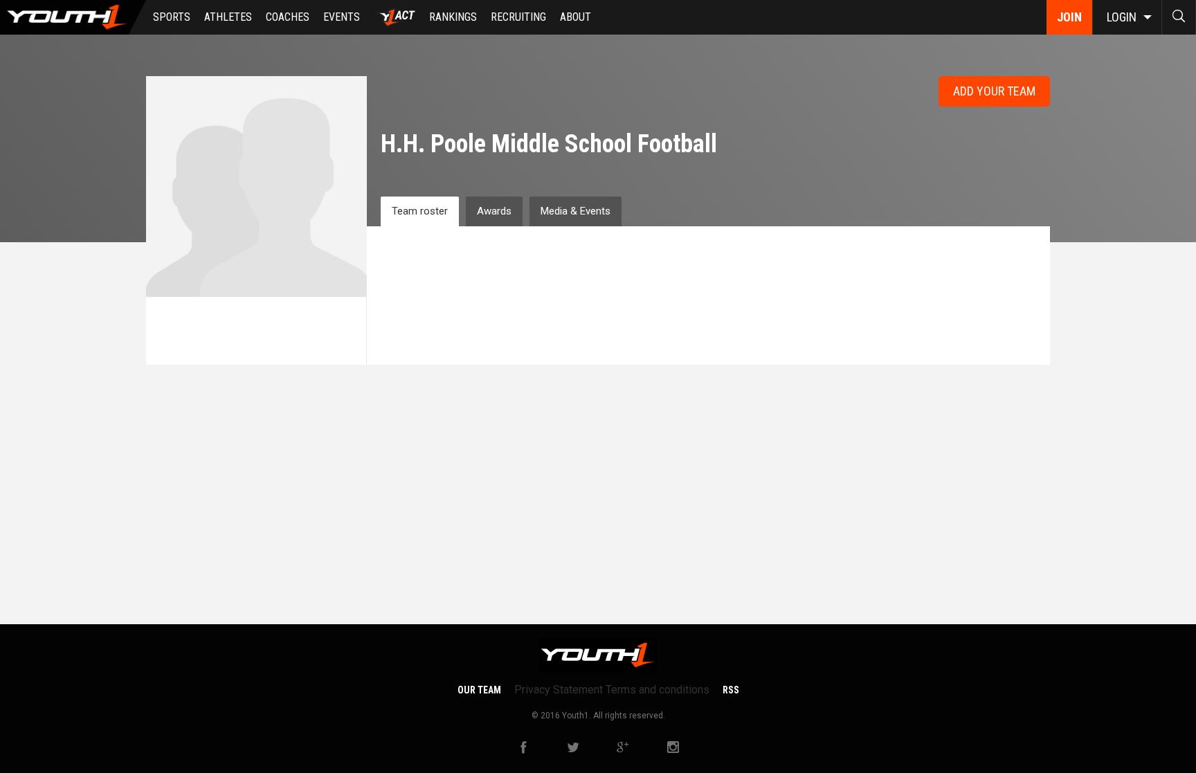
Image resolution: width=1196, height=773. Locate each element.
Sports (171, 17)
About (575, 17)
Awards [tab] (494, 211)
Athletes (228, 17)
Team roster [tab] (420, 211)
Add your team (994, 91)
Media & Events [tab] (575, 211)
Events (341, 17)
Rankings (453, 17)
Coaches (287, 17)
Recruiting (518, 17)
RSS (731, 689)
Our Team (479, 689)
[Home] (73, 17)
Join (1069, 17)
